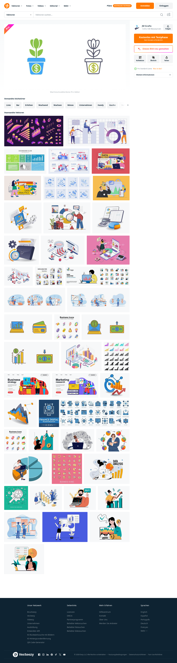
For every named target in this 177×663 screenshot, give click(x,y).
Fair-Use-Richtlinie (155, 654)
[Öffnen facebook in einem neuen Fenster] (39, 654)
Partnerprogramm (75, 619)
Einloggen (163, 5)
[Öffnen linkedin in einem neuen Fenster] (48, 654)
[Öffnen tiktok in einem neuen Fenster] (56, 654)
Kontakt (102, 615)
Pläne (109, 5)
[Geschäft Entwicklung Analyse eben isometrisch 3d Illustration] (115, 385)
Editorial (54, 6)
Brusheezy (31, 612)
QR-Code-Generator (36, 642)
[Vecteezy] (6, 5)
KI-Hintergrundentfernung (39, 638)
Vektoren (16, 6)
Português (145, 619)
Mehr (66, 6)
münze (70, 105)
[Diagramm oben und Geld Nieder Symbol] (31, 356)
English (144, 612)
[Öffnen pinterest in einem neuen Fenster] (52, 654)
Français (144, 627)
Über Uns (103, 619)
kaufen (112, 105)
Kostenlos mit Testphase (153, 38)
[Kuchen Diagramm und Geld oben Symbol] (106, 327)
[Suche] (161, 14)
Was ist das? (157, 69)
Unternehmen (33, 623)
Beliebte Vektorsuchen (77, 623)
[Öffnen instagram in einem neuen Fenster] (43, 654)
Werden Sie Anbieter (108, 623)
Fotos (28, 6)
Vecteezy (31, 615)
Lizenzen (71, 612)
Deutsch (144, 623)
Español (144, 615)
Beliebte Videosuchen (76, 631)
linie (8, 105)
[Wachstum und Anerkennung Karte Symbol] (28, 327)
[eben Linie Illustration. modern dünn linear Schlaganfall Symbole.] (16, 498)
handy (101, 105)
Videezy (30, 619)
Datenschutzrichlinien (137, 654)
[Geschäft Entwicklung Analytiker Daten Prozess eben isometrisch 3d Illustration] (23, 217)
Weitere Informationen (145, 75)
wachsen (58, 105)
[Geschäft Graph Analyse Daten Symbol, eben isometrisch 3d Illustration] (20, 413)
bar (17, 105)
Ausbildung (32, 627)
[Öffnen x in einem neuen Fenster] (60, 654)
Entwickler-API (33, 631)
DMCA (69, 615)
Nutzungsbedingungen (117, 654)
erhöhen (29, 105)
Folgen (168, 29)
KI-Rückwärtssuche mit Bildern (40, 635)
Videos (41, 6)
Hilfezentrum (105, 612)
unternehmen (85, 105)
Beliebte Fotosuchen (76, 627)
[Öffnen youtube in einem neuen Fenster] (64, 654)
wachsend (43, 105)
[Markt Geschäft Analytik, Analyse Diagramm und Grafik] (97, 131)
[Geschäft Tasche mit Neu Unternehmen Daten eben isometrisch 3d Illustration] (21, 250)
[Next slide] (125, 105)
